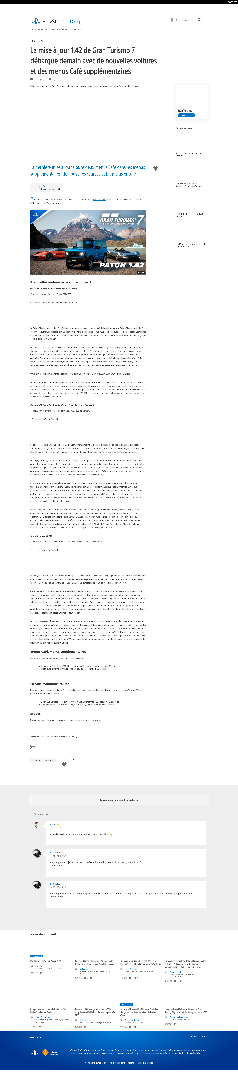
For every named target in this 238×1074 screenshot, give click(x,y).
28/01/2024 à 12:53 (57, 827)
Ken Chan (43, 186)
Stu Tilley (39, 966)
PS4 (48, 29)
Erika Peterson (131, 969)
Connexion (182, 20)
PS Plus (65, 29)
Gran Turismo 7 (99, 199)
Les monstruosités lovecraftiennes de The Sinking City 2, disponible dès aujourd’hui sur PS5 (186, 1011)
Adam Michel (85, 969)
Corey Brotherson (42, 1017)
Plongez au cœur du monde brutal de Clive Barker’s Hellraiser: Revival (48, 1011)
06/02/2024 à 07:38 (57, 855)
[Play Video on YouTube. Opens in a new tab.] (141, 272)
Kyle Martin (85, 1020)
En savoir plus (186, 115)
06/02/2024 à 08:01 (57, 886)
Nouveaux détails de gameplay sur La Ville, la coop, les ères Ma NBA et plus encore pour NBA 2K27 (95, 1012)
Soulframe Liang (132, 1020)
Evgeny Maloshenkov (179, 1017)
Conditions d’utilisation (95, 1062)
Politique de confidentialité (122, 1062)
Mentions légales (145, 1062)
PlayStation (61, 21)
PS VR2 (41, 29)
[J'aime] (41, 972)
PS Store (56, 29)
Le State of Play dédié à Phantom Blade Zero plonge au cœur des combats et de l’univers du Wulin (140, 1012)
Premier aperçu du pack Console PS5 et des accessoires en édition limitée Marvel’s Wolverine (141, 962)
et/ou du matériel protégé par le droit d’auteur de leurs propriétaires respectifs (145, 1053)
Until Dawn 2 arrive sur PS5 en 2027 (45, 960)
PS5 (34, 29)
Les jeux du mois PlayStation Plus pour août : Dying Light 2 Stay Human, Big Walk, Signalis (94, 962)
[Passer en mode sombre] (172, 20)
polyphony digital (50, 760)
